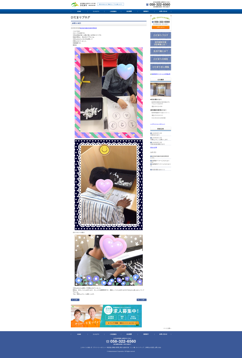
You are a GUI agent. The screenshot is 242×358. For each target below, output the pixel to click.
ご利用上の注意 (149, 347)
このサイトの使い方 (86, 347)
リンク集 (132, 347)
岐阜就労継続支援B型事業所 (88, 28)
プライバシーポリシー (99, 347)
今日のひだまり (155, 135)
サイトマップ (140, 347)
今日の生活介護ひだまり (157, 144)
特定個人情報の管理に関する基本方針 (118, 347)
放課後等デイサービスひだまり (161, 164)
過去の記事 (153, 147)
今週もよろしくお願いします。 (159, 139)
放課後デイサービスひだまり (160, 160)
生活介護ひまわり (157, 169)
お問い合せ (157, 347)
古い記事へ (75, 300)
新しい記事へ (142, 300)
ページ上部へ (167, 328)
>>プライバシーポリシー (157, 124)
